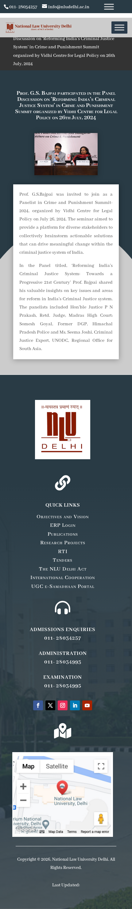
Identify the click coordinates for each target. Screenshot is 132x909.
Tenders (62, 560)
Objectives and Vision (63, 516)
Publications (63, 534)
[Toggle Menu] (109, 6)
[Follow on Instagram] (63, 705)
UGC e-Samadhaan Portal (62, 586)
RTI (63, 551)
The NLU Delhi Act (63, 569)
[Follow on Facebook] (38, 705)
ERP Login (63, 525)
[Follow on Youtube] (87, 705)
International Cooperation (62, 577)
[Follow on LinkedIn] (75, 705)
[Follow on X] (50, 705)
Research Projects (62, 542)
